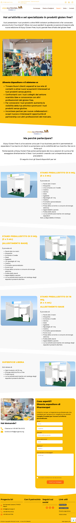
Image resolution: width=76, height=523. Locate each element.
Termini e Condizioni (64, 508)
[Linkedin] (50, 508)
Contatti (71, 8)
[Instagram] (72, 2)
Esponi (58, 8)
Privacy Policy (63, 504)
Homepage (36, 8)
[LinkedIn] (69, 2)
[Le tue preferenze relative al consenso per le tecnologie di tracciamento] (73, 520)
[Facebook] (65, 2)
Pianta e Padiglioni (48, 8)
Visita (64, 8)
